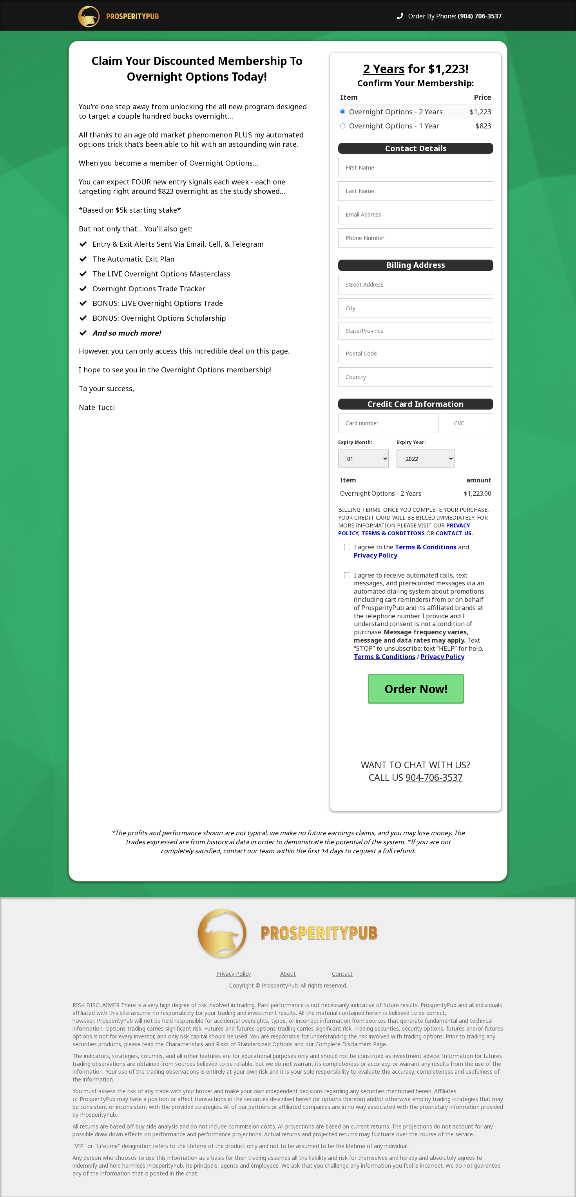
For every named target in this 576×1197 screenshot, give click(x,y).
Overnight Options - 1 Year (394, 125)
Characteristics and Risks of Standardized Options (229, 1044)
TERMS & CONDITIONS (393, 533)
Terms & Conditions (425, 547)
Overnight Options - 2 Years (396, 111)
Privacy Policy (375, 555)
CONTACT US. (454, 533)
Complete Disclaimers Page (350, 1044)
